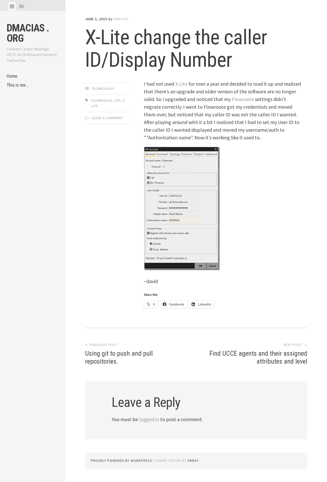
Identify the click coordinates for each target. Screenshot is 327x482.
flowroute (102, 100)
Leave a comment (107, 118)
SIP (117, 100)
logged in (149, 419)
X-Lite (181, 84)
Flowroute (243, 99)
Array (193, 460)
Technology (102, 88)
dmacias (121, 19)
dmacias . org (28, 33)
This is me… (17, 85)
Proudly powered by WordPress (121, 460)
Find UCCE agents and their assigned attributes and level (258, 357)
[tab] (12, 6)
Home (12, 76)
